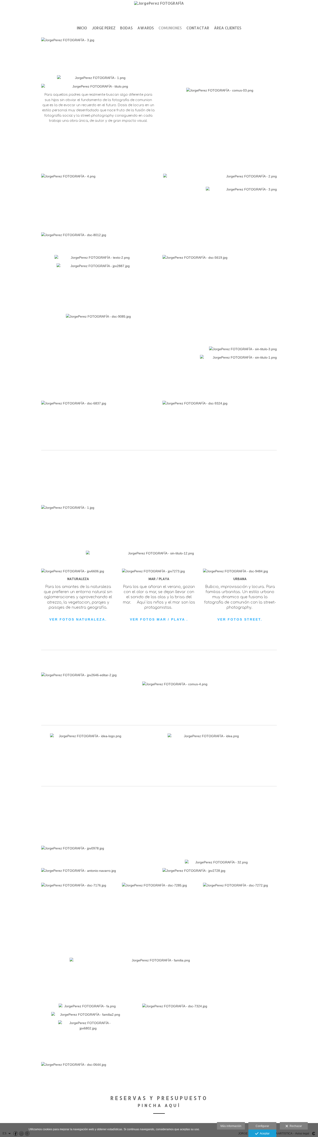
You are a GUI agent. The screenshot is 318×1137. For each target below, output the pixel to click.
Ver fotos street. (239, 619)
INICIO (82, 28)
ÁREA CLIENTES (227, 28)
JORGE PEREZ (103, 28)
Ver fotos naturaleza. (78, 619)
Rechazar (295, 1126)
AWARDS (145, 28)
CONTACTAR (197, 28)
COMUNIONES (170, 28)
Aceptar (264, 1133)
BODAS (126, 28)
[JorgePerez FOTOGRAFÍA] (159, 11)
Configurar (262, 1126)
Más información (230, 1126)
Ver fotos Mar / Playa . (159, 619)
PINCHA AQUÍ (159, 1105)
